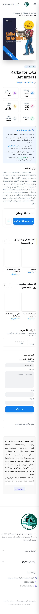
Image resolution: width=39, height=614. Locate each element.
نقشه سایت (27, 604)
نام (32, 390)
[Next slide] (5, 241)
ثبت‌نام (9, 4)
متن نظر (31, 369)
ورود (4, 4)
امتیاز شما (30, 361)
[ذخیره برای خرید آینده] (8, 221)
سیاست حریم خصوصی (14, 604)
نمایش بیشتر (19, 489)
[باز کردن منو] (34, 4)
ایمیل (32, 399)
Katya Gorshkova (25, 82)
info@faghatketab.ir (27, 586)
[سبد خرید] (18, 4)
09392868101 (29, 582)
